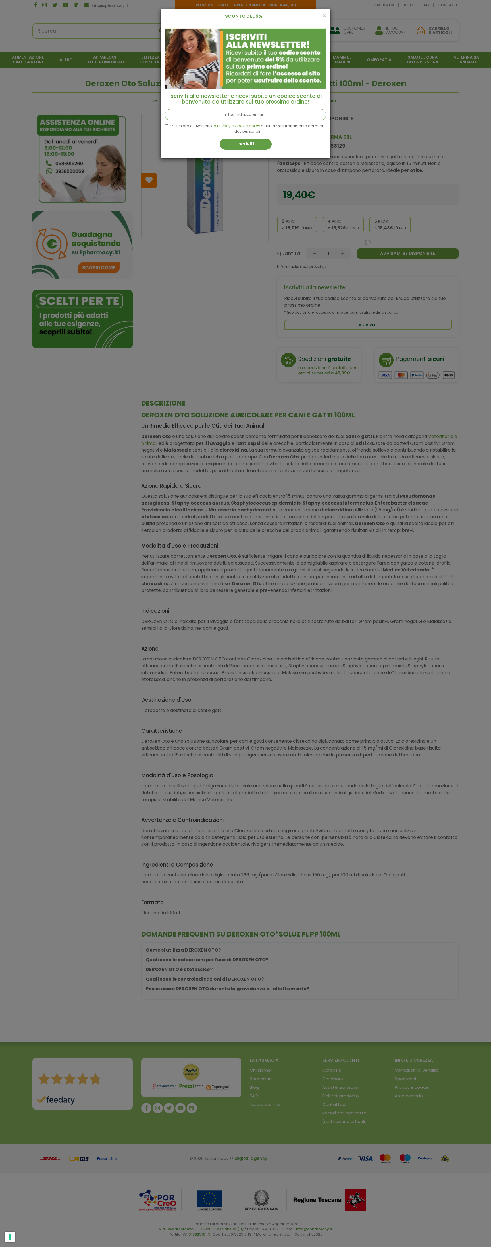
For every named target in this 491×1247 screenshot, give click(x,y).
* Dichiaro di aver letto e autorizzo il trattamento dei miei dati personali (247, 128)
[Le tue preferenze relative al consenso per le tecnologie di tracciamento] (10, 1237)
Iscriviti (245, 144)
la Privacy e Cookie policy (236, 126)
